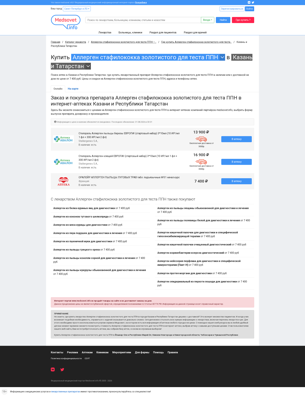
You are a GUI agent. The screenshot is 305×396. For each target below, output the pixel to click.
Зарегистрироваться (232, 8)
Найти (223, 19)
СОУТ (87, 358)
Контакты (57, 352)
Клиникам (102, 352)
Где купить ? (243, 19)
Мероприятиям (121, 352)
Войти (249, 8)
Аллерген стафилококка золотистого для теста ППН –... (123, 42)
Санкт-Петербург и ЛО (76, 8)
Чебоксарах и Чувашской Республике (219, 335)
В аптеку (237, 139)
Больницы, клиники (130, 32)
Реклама (72, 352)
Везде (206, 19)
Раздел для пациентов (162, 32)
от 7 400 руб (91, 208)
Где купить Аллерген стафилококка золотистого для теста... (196, 42)
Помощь (158, 352)
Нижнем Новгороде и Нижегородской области (176, 335)
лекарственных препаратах (65, 391)
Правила (173, 352)
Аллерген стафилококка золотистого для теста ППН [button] (145, 57)
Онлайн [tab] (58, 88)
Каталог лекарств (75, 42)
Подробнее (141, 2)
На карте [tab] (73, 88)
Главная (55, 42)
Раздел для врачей (195, 32)
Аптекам (87, 352)
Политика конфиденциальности (66, 358)
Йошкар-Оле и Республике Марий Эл (133, 335)
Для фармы (142, 352)
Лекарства (104, 32)
